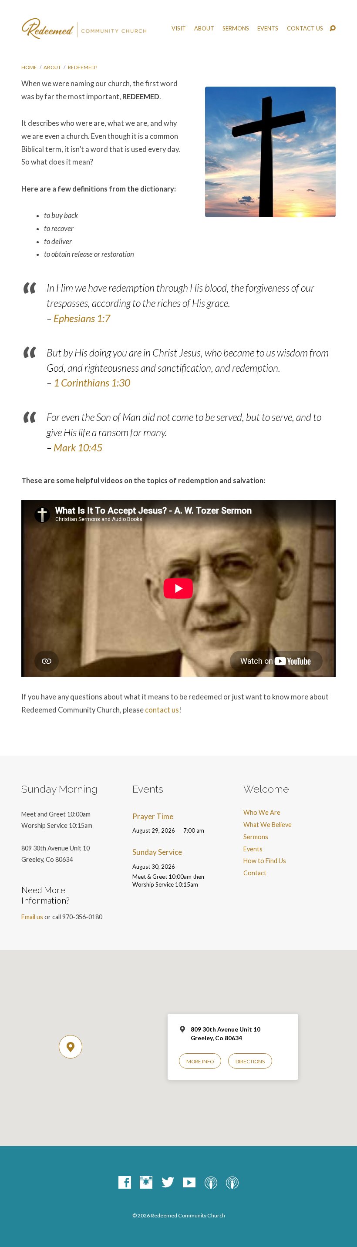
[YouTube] (189, 1182)
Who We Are (261, 812)
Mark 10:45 (78, 447)
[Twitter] (168, 1182)
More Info (200, 1061)
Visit (179, 28)
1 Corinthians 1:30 (92, 382)
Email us (32, 917)
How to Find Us (264, 860)
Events (267, 28)
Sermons (235, 28)
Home (29, 67)
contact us (162, 710)
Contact (254, 873)
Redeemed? (82, 67)
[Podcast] (211, 1182)
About (52, 67)
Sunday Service (157, 852)
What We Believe (267, 824)
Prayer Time (152, 816)
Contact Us (305, 28)
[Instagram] (146, 1182)
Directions (250, 1061)
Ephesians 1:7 (82, 318)
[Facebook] (124, 1182)
